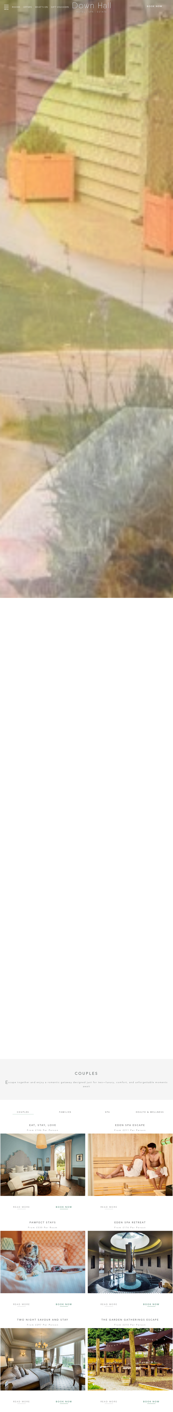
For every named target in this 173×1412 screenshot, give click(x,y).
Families (65, 1112)
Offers (27, 7)
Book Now (154, 6)
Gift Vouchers (60, 7)
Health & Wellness (150, 1112)
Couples (23, 1112)
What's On (41, 7)
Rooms (16, 7)
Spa (107, 1112)
